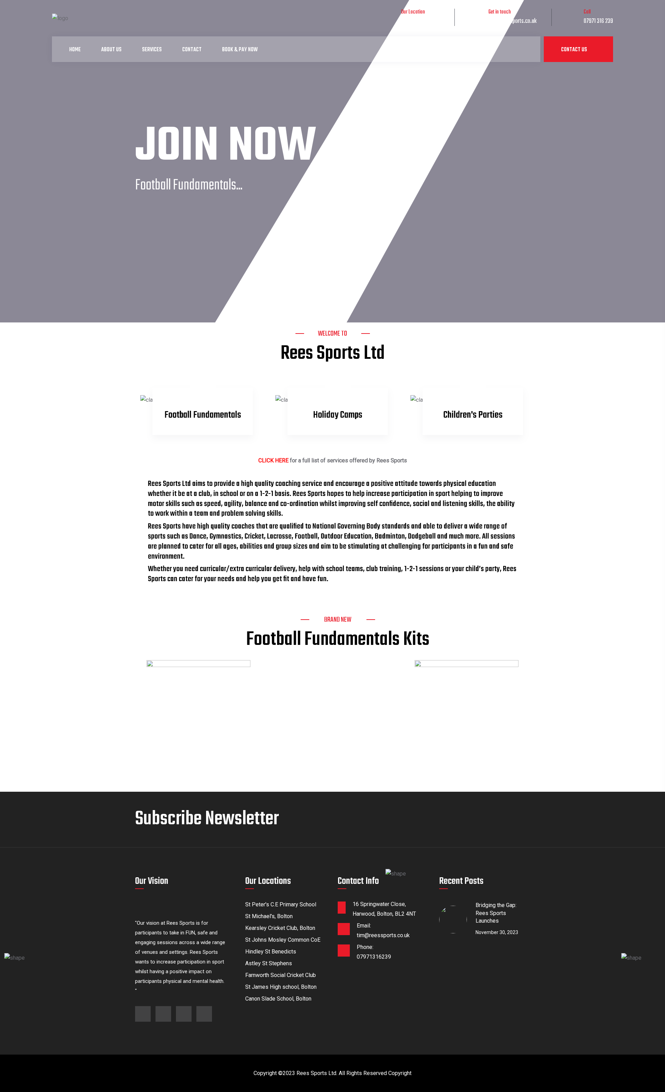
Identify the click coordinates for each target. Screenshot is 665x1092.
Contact (192, 49)
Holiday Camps (337, 415)
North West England (421, 21)
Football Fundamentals (203, 415)
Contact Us (574, 49)
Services (152, 49)
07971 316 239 (598, 21)
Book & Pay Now (240, 49)
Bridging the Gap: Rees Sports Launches (496, 913)
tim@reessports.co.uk (512, 21)
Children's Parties (473, 415)
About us (111, 49)
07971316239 (374, 956)
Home (75, 49)
